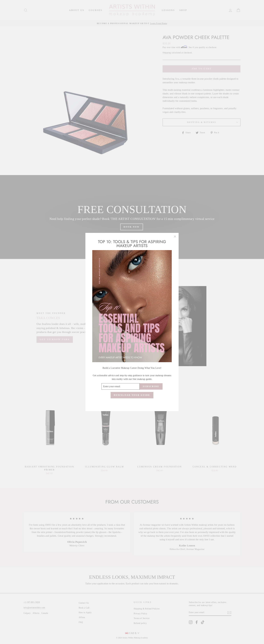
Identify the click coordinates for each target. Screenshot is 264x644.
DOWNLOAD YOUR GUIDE (132, 395)
